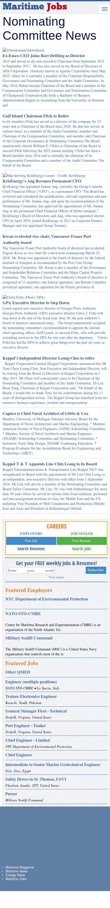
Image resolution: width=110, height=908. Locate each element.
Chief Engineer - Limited (27, 740)
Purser (11, 794)
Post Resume (81, 540)
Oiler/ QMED (17, 672)
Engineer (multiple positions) (31, 682)
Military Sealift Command (28, 638)
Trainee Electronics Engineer (31, 696)
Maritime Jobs (16, 879)
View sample (56, 577)
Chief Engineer (18, 755)
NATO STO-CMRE (23, 613)
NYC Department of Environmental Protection (46, 599)
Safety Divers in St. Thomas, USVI (35, 779)
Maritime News (17, 871)
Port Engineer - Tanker (25, 725)
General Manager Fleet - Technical (36, 711)
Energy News (15, 875)
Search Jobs (81, 549)
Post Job (31, 540)
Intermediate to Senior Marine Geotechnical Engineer (52, 764)
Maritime (35, 7)
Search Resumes (31, 549)
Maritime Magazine (20, 867)
